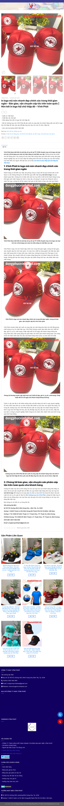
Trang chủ (4, 98)
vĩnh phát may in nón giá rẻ (48, 134)
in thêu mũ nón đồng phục (12, 134)
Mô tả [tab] (4, 147)
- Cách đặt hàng (6, 767)
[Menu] (2, 6)
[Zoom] (3, 72)
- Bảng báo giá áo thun (8, 770)
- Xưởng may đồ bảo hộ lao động (11, 775)
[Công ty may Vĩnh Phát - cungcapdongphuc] (32, 6)
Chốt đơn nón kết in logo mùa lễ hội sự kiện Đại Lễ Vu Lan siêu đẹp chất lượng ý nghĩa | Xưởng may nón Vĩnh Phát (11, 651)
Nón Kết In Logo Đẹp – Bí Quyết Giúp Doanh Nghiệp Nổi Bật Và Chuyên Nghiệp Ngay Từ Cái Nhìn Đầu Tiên (53, 568)
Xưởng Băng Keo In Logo (52, 804)
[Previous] (4, 44)
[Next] (59, 44)
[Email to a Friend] (11, 137)
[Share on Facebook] (5, 137)
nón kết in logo (36, 134)
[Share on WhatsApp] (2, 137)
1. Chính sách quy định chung (10, 750)
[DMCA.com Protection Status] (6, 786)
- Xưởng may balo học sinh (9, 781)
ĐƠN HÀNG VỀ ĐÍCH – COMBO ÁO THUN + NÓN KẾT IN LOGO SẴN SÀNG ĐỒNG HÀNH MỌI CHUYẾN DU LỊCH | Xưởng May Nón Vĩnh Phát (32, 610)
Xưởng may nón (15, 98)
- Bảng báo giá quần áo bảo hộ (11, 773)
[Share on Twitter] (8, 137)
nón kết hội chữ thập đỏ (26, 134)
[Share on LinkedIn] (17, 137)
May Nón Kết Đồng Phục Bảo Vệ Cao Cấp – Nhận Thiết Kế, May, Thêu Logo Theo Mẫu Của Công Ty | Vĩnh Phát (32, 651)
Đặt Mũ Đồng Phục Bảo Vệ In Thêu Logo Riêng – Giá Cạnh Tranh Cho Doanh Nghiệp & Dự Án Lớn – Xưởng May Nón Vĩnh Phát (11, 568)
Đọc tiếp (11, 574)
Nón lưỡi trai (10, 131)
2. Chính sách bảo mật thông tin (11, 753)
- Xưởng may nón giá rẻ (8, 778)
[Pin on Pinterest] (14, 137)
